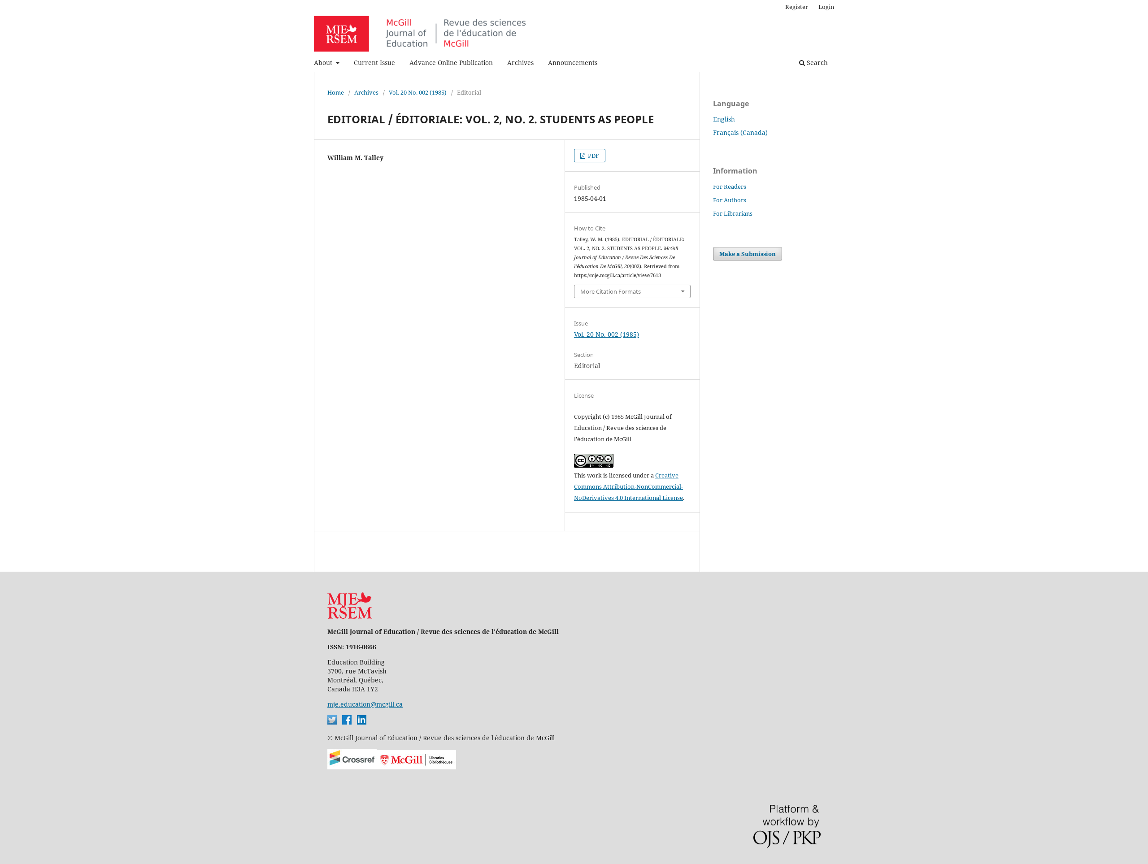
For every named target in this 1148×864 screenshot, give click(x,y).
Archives (520, 62)
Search (816, 62)
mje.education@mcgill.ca (365, 704)
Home (335, 92)
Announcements (572, 62)
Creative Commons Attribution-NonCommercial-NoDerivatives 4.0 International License (628, 486)
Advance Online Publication (451, 62)
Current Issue (374, 62)
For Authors (729, 200)
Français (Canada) (740, 132)
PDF (593, 156)
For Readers (729, 186)
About (324, 62)
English (724, 119)
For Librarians (732, 213)
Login (826, 7)
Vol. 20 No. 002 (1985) (418, 92)
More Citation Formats (610, 291)
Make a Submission (747, 254)
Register (796, 7)
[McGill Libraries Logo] (416, 767)
